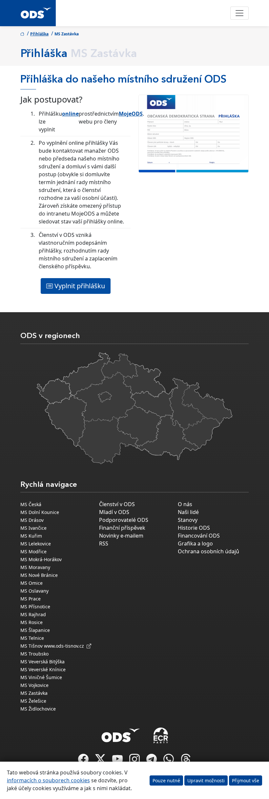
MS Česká (30, 504)
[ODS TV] (118, 761)
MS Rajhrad (33, 614)
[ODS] (120, 733)
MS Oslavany (34, 591)
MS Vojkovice (34, 685)
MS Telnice (32, 638)
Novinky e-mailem (121, 535)
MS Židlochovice (38, 709)
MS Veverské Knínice (43, 669)
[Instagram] (135, 761)
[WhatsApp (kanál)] (169, 761)
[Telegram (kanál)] (152, 761)
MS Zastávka (34, 693)
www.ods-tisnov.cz (65, 646)
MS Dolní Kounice (39, 512)
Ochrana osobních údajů (208, 551)
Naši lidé (188, 512)
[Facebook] (84, 761)
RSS (103, 543)
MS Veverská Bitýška (42, 661)
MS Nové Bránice (39, 575)
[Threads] (185, 761)
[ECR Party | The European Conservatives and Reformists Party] (161, 735)
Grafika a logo (195, 543)
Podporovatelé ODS (123, 519)
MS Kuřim (31, 536)
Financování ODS (199, 535)
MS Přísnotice (35, 606)
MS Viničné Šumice (41, 677)
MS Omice (31, 583)
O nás (185, 504)
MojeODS (131, 113)
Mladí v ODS (114, 512)
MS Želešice (33, 701)
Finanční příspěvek (122, 527)
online (70, 113)
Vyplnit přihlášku (79, 285)
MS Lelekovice (35, 544)
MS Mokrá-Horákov (41, 559)
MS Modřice (33, 551)
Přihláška (39, 34)
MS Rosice (31, 622)
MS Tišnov (31, 646)
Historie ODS (194, 527)
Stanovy (187, 519)
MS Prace (30, 599)
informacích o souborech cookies (48, 780)
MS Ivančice (33, 528)
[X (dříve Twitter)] (101, 761)
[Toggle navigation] (239, 13)
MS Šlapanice (35, 630)
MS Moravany (35, 567)
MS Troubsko (34, 654)
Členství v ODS (117, 504)
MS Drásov (32, 520)
